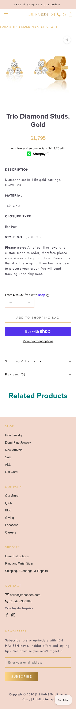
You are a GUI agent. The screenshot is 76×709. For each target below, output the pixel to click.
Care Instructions (17, 556)
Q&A (8, 503)
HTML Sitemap (43, 699)
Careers (10, 532)
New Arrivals (14, 450)
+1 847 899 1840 (20, 601)
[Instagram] (13, 615)
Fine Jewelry (14, 435)
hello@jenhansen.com (25, 595)
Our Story (12, 495)
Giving (9, 517)
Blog (8, 510)
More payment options (38, 341)
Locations (11, 525)
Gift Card (11, 472)
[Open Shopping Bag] (70, 15)
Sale (8, 457)
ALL (8, 464)
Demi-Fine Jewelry (18, 442)
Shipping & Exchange (23, 361)
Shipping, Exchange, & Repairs (26, 571)
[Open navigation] (6, 14)
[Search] (64, 15)
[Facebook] (7, 615)
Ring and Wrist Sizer (19, 563)
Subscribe (21, 676)
